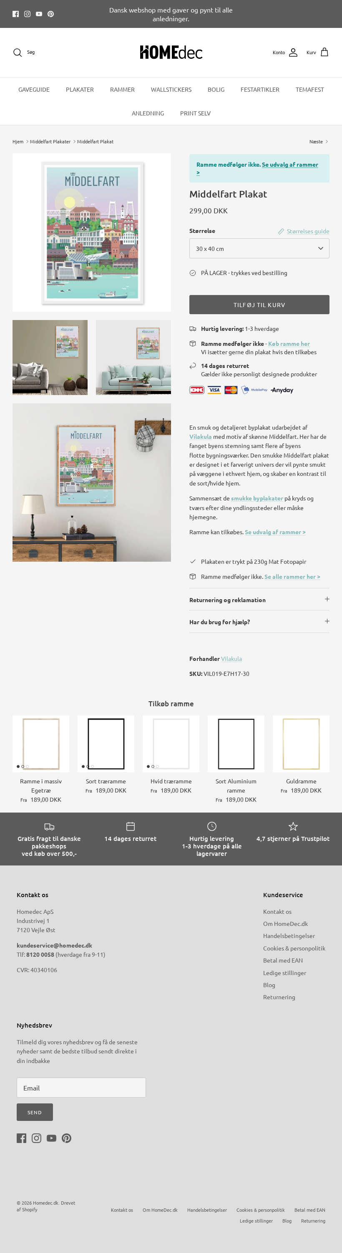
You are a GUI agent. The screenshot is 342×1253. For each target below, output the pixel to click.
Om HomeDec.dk (285, 923)
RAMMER (122, 89)
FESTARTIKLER (260, 89)
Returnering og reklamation (227, 599)
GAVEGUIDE (34, 89)
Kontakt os (277, 911)
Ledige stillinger (284, 972)
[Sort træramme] (106, 743)
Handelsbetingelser (289, 935)
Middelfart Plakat (95, 141)
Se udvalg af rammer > (275, 531)
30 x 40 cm (210, 248)
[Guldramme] (301, 743)
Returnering (279, 996)
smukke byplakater (257, 498)
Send (35, 1112)
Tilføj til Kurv (259, 304)
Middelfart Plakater (50, 141)
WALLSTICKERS (171, 89)
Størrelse (202, 230)
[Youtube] (39, 14)
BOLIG (216, 89)
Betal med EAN (283, 960)
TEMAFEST (310, 89)
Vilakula (200, 436)
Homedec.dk (45, 1202)
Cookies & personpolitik (294, 948)
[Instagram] (27, 14)
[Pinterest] (51, 14)
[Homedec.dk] (171, 52)
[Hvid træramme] (171, 743)
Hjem (18, 141)
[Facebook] (16, 14)
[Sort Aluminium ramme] (236, 743)
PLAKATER (80, 89)
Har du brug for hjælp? (219, 621)
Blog (269, 984)
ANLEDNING (148, 113)
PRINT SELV (195, 113)
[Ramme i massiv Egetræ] (41, 743)
